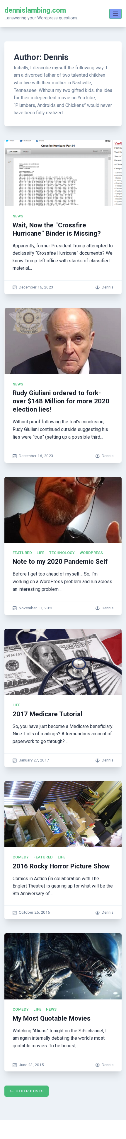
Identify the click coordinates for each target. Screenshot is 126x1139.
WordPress (91, 553)
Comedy (21, 857)
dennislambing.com (35, 10)
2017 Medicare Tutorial (47, 714)
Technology (62, 553)
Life (41, 553)
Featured (22, 553)
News (18, 216)
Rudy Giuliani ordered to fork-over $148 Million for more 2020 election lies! (61, 401)
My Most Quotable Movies (52, 1018)
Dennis (107, 287)
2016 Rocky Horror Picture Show (61, 866)
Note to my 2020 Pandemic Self (60, 561)
